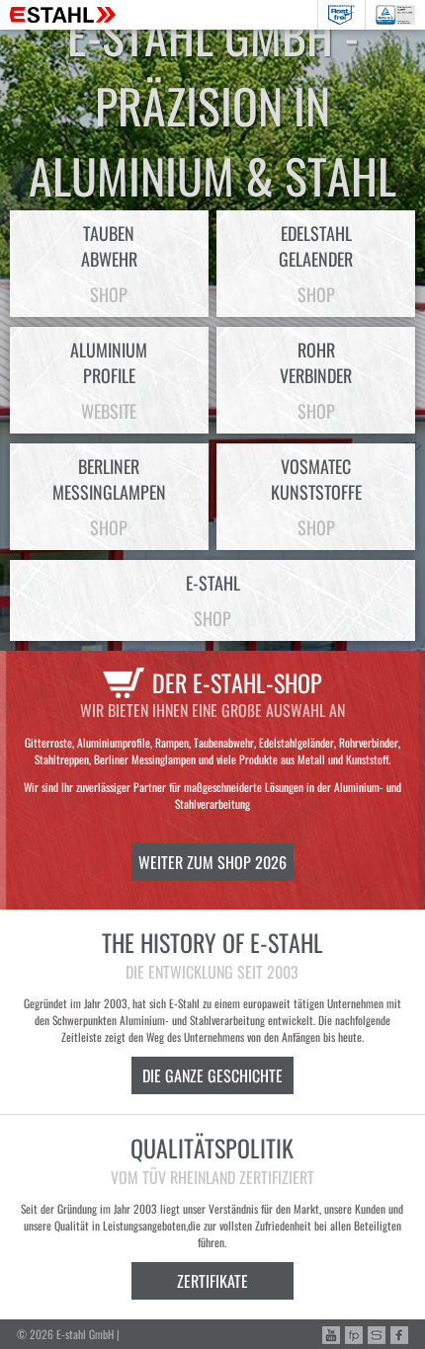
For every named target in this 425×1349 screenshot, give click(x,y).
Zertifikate (212, 1281)
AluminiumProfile (108, 380)
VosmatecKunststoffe (316, 496)
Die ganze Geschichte (212, 1075)
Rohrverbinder (316, 380)
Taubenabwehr (109, 263)
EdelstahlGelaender (316, 263)
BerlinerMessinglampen (109, 496)
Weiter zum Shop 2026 (212, 862)
